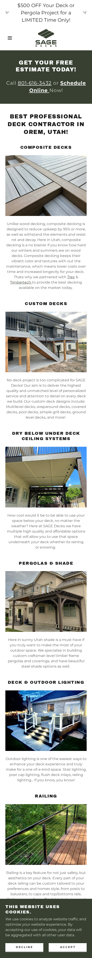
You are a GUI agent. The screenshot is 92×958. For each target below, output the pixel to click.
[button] (7, 37)
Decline (24, 947)
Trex (71, 277)
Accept (67, 947)
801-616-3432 (35, 83)
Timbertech (21, 282)
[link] (46, 38)
